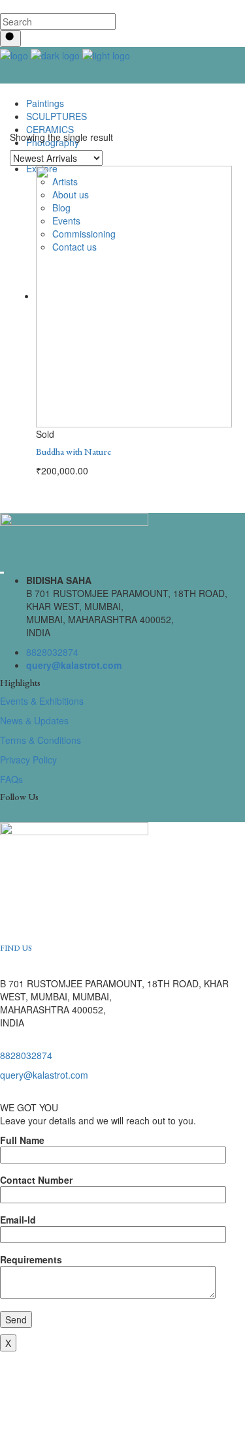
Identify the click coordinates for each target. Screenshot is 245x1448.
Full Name (22, 1140)
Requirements (31, 1259)
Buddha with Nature (73, 451)
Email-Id (18, 1219)
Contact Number (36, 1179)
